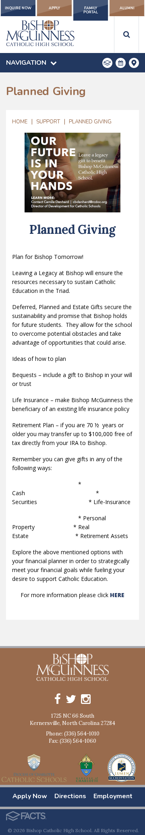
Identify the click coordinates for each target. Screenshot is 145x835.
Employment (113, 796)
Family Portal (90, 10)
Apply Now (29, 796)
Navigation (26, 62)
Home (19, 121)
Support (48, 121)
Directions (70, 796)
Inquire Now (18, 8)
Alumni (127, 8)
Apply (54, 8)
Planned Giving (90, 121)
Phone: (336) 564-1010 (72, 733)
